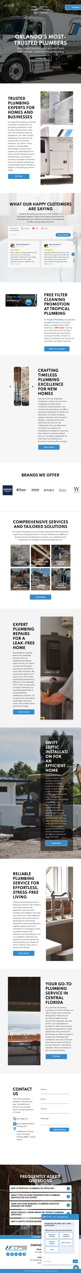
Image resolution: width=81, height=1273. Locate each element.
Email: (43, 1099)
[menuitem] (34, 6)
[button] (7, 254)
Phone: (44, 1109)
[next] (33, 386)
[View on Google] (12, 245)
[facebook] (8, 1254)
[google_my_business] (24, 1254)
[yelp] (12, 1254)
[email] (16, 1254)
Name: (44, 1089)
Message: (45, 1118)
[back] (10, 386)
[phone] (20, 1254)
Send (75, 1261)
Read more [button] (14, 264)
